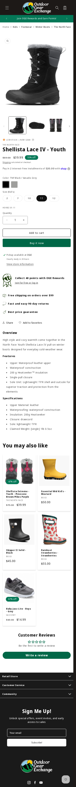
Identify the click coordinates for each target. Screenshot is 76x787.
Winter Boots (43, 26)
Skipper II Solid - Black (16, 551)
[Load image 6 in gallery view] (56, 125)
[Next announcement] (67, 18)
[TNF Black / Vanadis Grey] (6, 184)
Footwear (26, 26)
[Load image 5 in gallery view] (36, 125)
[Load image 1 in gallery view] (17, 125)
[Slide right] (69, 126)
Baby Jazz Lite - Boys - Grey (18, 610)
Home (6, 26)
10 (31, 198)
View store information (20, 264)
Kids (15, 26)
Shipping (7, 162)
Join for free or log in (26, 282)
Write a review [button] (37, 655)
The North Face (11, 145)
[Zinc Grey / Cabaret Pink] (14, 184)
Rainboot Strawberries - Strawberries (49, 553)
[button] (7, 8)
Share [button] (9, 322)
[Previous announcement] (6, 18)
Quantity (7, 213)
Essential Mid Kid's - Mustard (53, 492)
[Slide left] (4, 126)
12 (55, 198)
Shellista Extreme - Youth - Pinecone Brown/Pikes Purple (17, 494)
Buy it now (37, 243)
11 (41, 198)
